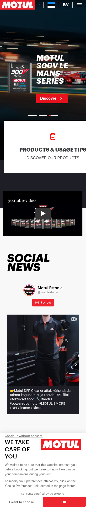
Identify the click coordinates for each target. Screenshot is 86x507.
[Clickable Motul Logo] (17, 5)
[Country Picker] (51, 5)
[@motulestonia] (29, 290)
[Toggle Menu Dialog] (79, 5)
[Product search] (39, 4)
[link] (43, 79)
